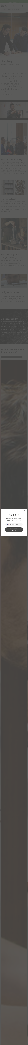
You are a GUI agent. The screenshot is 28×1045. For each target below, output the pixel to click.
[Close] (24, 510)
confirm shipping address (13, 529)
